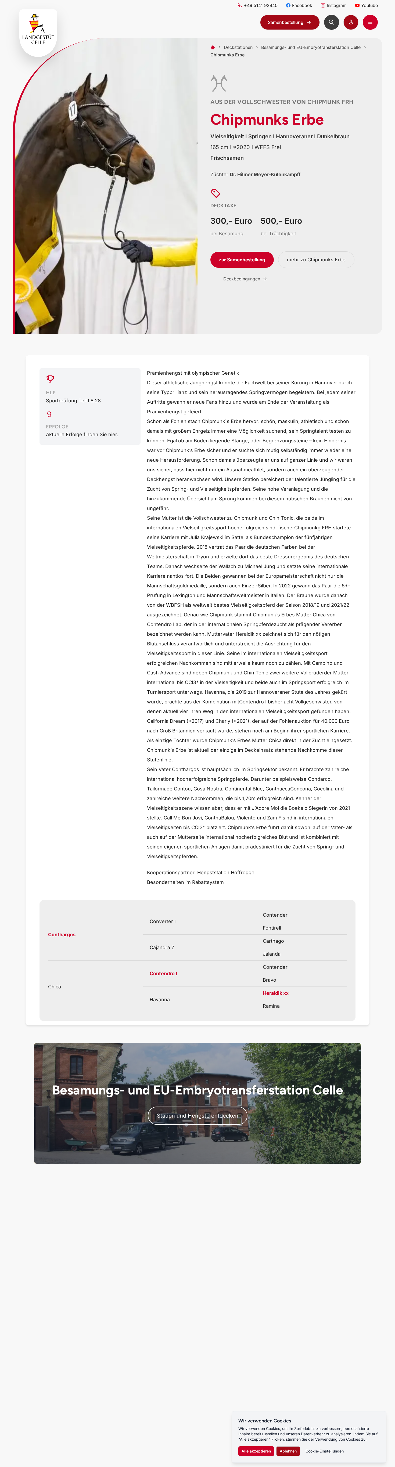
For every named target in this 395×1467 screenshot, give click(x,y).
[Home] (212, 47)
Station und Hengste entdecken (197, 1115)
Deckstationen (238, 47)
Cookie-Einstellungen (325, 1451)
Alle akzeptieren (256, 1451)
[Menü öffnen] (370, 22)
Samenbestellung (285, 22)
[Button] (331, 22)
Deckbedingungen (241, 278)
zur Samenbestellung (242, 260)
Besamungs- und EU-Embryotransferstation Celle (311, 47)
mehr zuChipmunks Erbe (316, 259)
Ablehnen (288, 1451)
